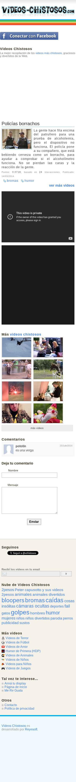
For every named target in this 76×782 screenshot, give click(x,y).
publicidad (10, 622)
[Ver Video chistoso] (16, 356)
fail (67, 606)
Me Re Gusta (13, 690)
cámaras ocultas (32, 606)
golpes (20, 612)
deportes (57, 606)
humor (29, 180)
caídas (55, 600)
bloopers (13, 600)
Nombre (13, 470)
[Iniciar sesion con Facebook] (29, 36)
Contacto (10, 705)
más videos (37, 428)
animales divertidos (49, 594)
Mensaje (13, 484)
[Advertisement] (38, 84)
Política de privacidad (19, 708)
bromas (12, 180)
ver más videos (61, 185)
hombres (37, 613)
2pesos (8, 590)
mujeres (8, 618)
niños (20, 618)
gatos (6, 613)
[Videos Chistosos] (38, 11)
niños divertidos (37, 618)
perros (68, 618)
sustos (24, 623)
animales (23, 594)
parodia (56, 618)
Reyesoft (31, 729)
